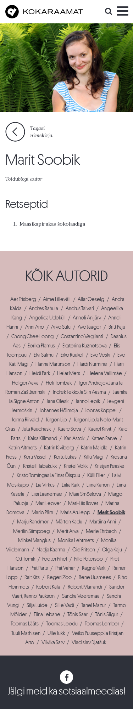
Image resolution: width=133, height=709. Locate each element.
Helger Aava (25, 383)
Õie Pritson (83, 549)
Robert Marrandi (85, 587)
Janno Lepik (88, 401)
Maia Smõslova (85, 494)
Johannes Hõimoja (58, 410)
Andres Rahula (43, 308)
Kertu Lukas (65, 457)
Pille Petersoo (88, 559)
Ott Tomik (25, 559)
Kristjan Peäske (109, 466)
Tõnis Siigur (106, 614)
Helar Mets (68, 373)
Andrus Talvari (80, 308)
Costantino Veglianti (82, 336)
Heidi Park (39, 373)
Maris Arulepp (75, 512)
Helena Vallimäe (105, 373)
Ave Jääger (89, 327)
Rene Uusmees (95, 577)
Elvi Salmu (44, 355)
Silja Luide (37, 605)
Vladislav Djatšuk (89, 642)
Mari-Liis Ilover (83, 503)
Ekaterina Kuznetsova (84, 345)
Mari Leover (48, 503)
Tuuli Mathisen (25, 633)
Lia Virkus (45, 485)
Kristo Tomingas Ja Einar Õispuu (48, 475)
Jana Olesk (57, 401)
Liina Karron (98, 485)
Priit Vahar (65, 568)
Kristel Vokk (76, 466)
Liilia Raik (70, 485)
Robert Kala (48, 587)
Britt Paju (117, 327)
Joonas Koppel (101, 410)
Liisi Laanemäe (47, 494)
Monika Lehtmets (76, 540)
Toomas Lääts (25, 623)
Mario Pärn (42, 512)
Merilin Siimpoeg (31, 531)
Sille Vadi (64, 605)
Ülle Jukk (56, 633)
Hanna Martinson (52, 364)
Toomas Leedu (62, 623)
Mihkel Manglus (34, 540)
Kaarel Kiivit (99, 429)
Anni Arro (34, 327)
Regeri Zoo (59, 577)
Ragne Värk (93, 568)
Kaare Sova (69, 429)
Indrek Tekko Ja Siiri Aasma (79, 392)
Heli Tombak (59, 383)
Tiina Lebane (47, 614)
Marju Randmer (33, 521)
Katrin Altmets (23, 447)
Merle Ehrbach (101, 531)
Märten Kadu (69, 521)
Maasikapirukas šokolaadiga (52, 224)
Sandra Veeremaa (81, 596)
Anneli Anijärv (87, 318)
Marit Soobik (111, 512)
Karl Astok (74, 438)
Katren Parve (104, 438)
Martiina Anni (102, 521)
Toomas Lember (102, 623)
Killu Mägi (94, 457)
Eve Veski (100, 355)
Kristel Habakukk (40, 466)
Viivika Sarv (53, 642)
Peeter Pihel (54, 559)
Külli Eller (96, 475)
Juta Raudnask (36, 429)
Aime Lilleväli (57, 299)
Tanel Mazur (93, 605)
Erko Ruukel (72, 355)
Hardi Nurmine (92, 364)
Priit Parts (39, 568)
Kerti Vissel (35, 457)
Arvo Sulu (61, 327)
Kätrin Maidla (94, 447)
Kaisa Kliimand (42, 438)
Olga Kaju (112, 549)
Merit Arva (68, 531)
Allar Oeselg (91, 299)
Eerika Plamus (41, 345)
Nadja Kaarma (51, 549)
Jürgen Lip (56, 419)
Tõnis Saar (77, 614)
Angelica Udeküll (47, 318)
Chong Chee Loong (32, 336)
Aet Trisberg (23, 299)
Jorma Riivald (25, 419)
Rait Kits (32, 577)
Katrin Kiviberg (59, 447)
